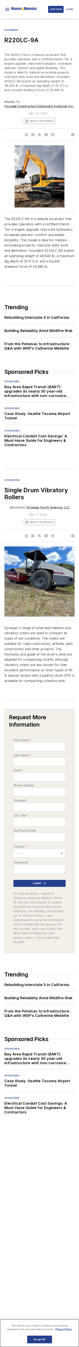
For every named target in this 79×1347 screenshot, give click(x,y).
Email (18, 770)
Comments (20, 862)
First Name (22, 740)
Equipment (11, 30)
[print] (73, 134)
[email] (53, 134)
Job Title (20, 815)
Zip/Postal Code (24, 830)
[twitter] (39, 134)
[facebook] (26, 134)
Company (20, 800)
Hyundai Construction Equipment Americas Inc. (39, 106)
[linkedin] (33, 134)
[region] (39, 1333)
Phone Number (23, 785)
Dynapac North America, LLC (48, 507)
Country (20, 846)
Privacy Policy (63, 1329)
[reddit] (46, 134)
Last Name (22, 755)
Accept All (39, 1339)
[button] (7, 9)
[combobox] (39, 853)
